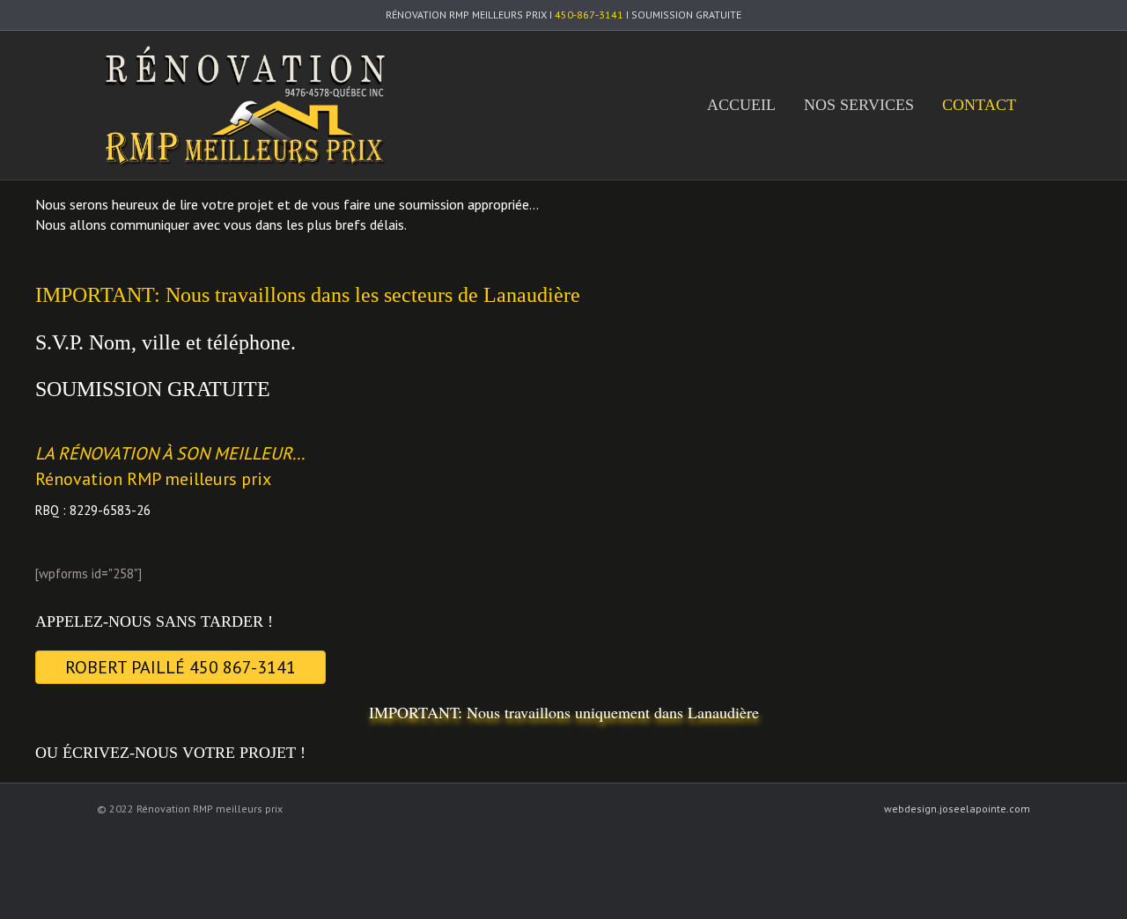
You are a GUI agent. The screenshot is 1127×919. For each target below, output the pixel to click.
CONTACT (979, 105)
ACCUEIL (741, 105)
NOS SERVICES (859, 105)
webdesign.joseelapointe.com (957, 808)
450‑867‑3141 (589, 14)
